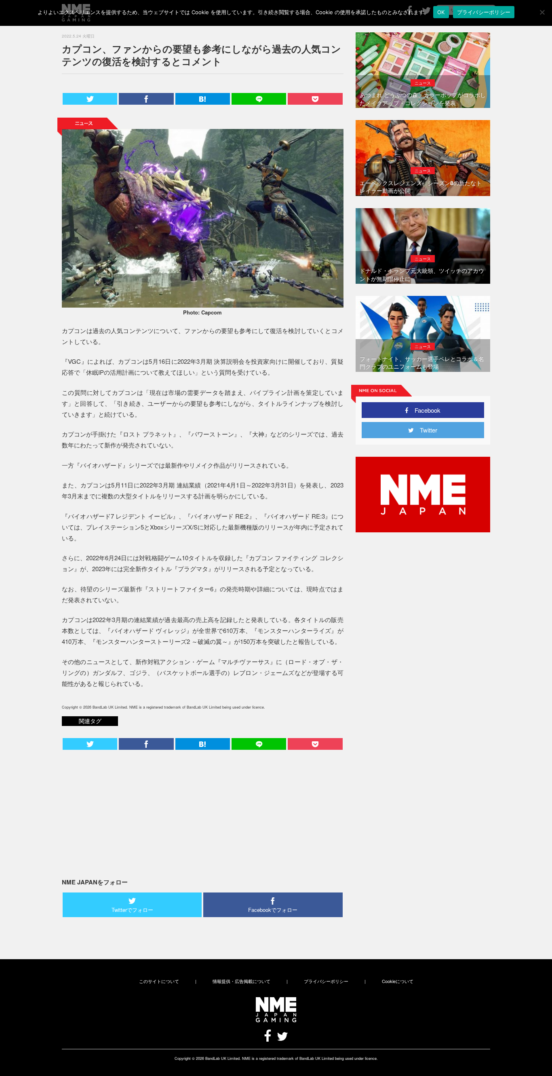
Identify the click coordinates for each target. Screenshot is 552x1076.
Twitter (425, 430)
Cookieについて (397, 981)
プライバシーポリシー (326, 981)
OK (441, 12)
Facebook (424, 410)
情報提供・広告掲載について (241, 981)
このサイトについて (159, 981)
